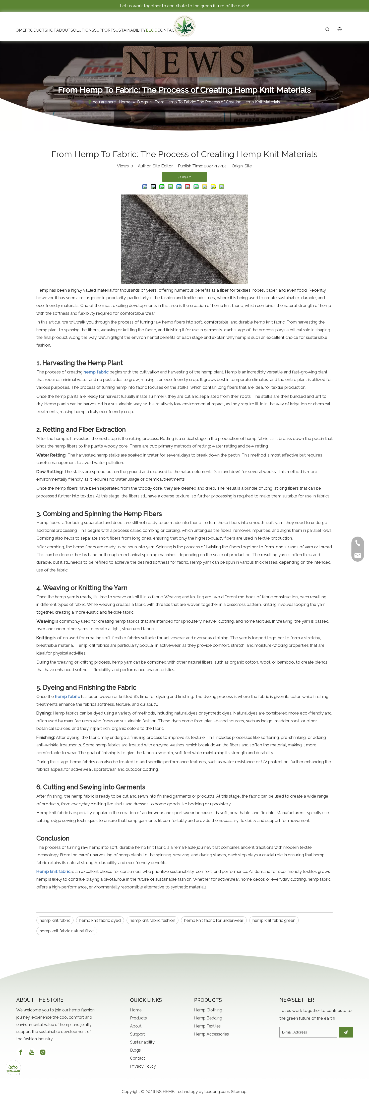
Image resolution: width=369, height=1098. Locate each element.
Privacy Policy (143, 1066)
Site (248, 165)
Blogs (135, 1050)
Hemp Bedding (208, 1018)
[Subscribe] (346, 1032)
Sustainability (142, 1042)
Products (138, 1018)
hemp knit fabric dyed (100, 920)
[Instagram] (42, 1052)
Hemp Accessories (211, 1034)
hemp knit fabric (55, 920)
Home (136, 1010)
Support (137, 1034)
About (136, 1026)
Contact (137, 1058)
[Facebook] (20, 1052)
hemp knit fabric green (274, 920)
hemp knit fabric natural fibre (67, 930)
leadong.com (217, 1091)
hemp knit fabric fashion (152, 920)
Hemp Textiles (207, 1026)
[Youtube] (31, 1052)
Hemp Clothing (208, 1010)
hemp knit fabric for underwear (213, 920)
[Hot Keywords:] (327, 29)
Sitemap (239, 1091)
